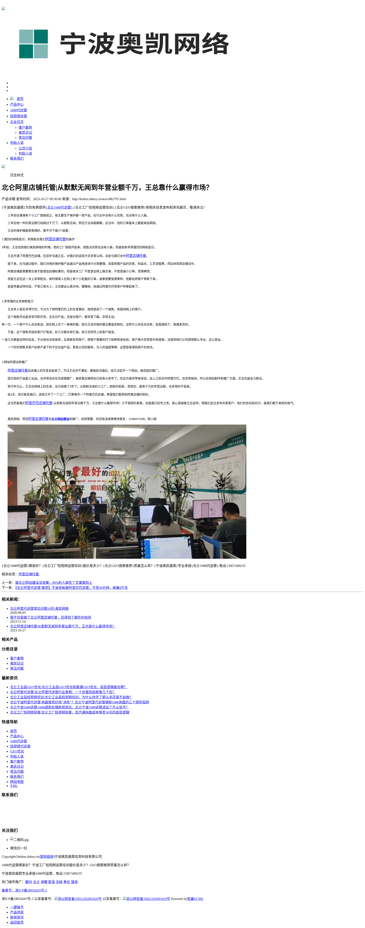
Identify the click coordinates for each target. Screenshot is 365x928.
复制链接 (46, 856)
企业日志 (17, 122)
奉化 (66, 882)
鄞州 (28, 882)
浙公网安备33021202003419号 (148, 899)
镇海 (74, 882)
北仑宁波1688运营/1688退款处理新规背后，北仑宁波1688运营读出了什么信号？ (69, 707)
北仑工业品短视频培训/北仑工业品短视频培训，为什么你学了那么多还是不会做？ (71, 697)
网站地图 (17, 782)
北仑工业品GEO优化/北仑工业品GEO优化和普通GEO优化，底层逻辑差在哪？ (68, 687)
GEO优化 (17, 751)
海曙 (44, 882)
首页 (20, 99)
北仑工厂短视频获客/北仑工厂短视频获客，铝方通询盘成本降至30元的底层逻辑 (69, 712)
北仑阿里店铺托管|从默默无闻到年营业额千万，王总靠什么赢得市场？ (63, 626)
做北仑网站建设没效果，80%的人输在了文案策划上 (53, 582)
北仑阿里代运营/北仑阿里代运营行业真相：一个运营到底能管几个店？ (63, 692)
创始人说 (17, 142)
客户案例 (25, 127)
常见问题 (25, 137)
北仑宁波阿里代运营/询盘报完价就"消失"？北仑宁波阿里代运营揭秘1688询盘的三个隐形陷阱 (79, 702)
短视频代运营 (20, 746)
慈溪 (51, 882)
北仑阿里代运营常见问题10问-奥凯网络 (39, 608)
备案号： (8, 890)
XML (14, 786)
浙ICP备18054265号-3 (31, 890)
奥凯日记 (25, 132)
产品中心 (17, 104)
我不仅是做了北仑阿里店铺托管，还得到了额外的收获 (50, 617)
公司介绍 (25, 148)
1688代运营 (18, 110)
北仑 (36, 882)
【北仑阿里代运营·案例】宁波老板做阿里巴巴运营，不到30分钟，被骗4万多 (71, 587)
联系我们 (17, 158)
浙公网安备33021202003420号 (80, 899)
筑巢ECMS (195, 899)
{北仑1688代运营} (59, 4)
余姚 (59, 882)
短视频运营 (18, 116)
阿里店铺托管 (29, 574)
